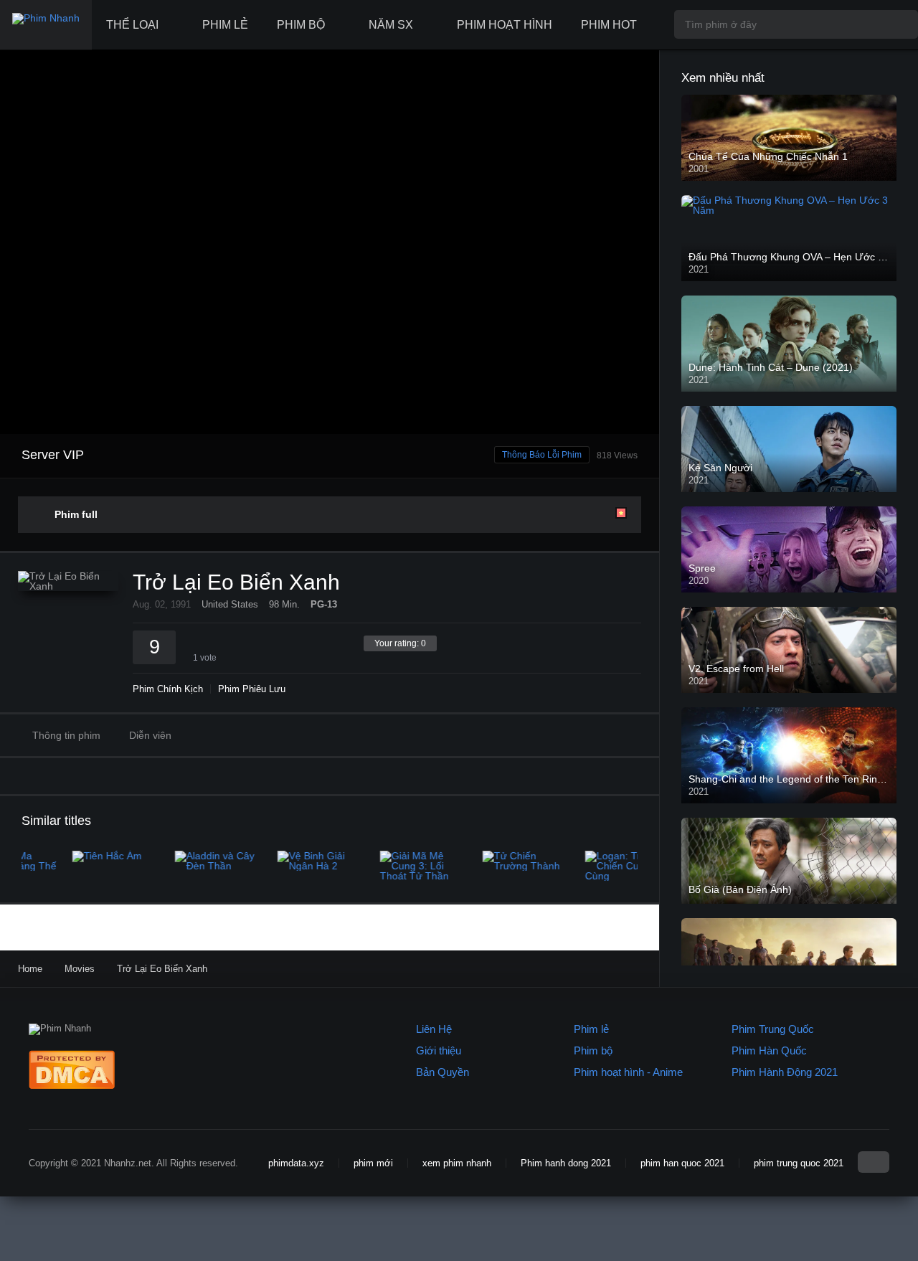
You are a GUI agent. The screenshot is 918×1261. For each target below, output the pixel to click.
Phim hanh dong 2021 (566, 1163)
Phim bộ (593, 1050)
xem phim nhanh (456, 1163)
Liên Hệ (434, 1029)
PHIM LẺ (225, 25)
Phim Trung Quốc (773, 1029)
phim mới (373, 1163)
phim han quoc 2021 (682, 1163)
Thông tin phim (66, 735)
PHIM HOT (609, 25)
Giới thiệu (438, 1050)
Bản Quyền (442, 1072)
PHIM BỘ (301, 25)
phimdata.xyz (296, 1163)
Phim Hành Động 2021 (785, 1072)
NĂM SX (391, 25)
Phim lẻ (591, 1029)
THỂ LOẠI (132, 25)
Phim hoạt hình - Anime (628, 1072)
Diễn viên (150, 735)
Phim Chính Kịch (168, 689)
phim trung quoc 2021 (798, 1163)
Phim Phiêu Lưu (251, 689)
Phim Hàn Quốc (769, 1050)
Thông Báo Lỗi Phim (542, 455)
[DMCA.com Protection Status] (72, 1085)
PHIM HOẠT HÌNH (504, 25)
